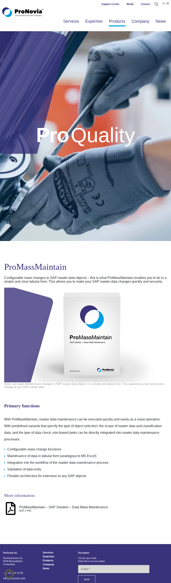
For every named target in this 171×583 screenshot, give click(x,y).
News (161, 21)
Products (117, 21)
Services (71, 21)
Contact (145, 4)
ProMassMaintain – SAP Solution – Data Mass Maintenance (63, 507)
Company (140, 21)
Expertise (94, 21)
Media (130, 4)
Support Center (110, 4)
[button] (9, 574)
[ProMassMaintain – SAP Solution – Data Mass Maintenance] (10, 508)
